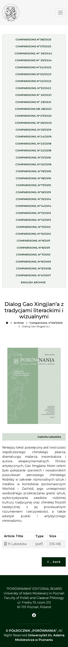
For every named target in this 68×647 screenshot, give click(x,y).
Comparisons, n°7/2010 (33, 254)
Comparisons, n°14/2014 (33, 205)
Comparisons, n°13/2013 (33, 212)
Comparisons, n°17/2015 (33, 185)
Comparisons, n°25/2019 (33, 129)
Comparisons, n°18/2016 (33, 178)
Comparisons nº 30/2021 (33, 94)
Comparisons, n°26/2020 (33, 122)
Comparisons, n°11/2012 (33, 226)
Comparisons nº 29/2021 (33, 102)
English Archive (33, 282)
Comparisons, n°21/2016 (33, 157)
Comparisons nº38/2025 (33, 39)
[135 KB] (55, 544)
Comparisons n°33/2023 (33, 74)
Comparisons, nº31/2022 (33, 88)
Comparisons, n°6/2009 (33, 261)
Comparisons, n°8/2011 (33, 247)
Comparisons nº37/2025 (33, 46)
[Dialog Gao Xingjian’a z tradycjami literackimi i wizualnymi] (10, 12)
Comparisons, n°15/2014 (33, 199)
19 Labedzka (17, 544)
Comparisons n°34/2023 (33, 67)
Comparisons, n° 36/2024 (33, 53)
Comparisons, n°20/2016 (33, 164)
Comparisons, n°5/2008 (33, 268)
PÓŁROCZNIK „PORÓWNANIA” (33, 631)
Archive (19, 322)
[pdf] (39, 544)
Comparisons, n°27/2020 (33, 115)
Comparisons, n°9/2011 (33, 240)
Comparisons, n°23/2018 (33, 143)
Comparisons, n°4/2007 (33, 275)
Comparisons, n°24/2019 (33, 136)
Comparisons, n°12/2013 (33, 219)
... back (55, 562)
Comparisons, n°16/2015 (33, 192)
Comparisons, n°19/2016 (33, 171)
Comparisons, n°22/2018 (33, 150)
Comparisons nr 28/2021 (33, 108)
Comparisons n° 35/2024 (33, 60)
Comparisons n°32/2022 (33, 81)
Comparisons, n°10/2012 (33, 233)
